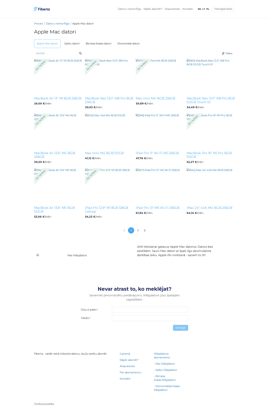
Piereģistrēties (223, 8)
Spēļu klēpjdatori (167, 381)
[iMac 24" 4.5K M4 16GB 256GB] (211, 186)
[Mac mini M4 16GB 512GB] (109, 132)
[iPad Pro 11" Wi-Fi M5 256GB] (160, 132)
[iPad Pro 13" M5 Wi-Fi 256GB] (160, 186)
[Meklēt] (80, 53)
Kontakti (125, 389)
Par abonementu (130, 383)
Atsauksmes (127, 377)
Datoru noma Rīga (57, 23)
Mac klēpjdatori (165, 374)
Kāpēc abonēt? (129, 371)
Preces (38, 23)
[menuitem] (129, 9)
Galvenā (125, 365)
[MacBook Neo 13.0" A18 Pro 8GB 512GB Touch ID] (211, 77)
